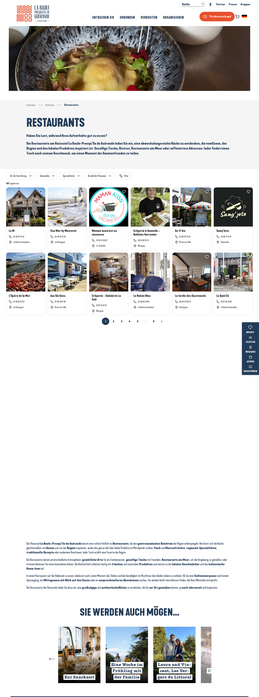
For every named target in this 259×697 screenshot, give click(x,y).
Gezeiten (250, 342)
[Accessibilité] (210, 4)
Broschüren (250, 371)
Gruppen (245, 4)
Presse (233, 4)
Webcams (250, 352)
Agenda (250, 361)
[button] (244, 16)
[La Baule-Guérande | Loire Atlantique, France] (33, 13)
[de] (244, 16)
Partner (220, 4)
